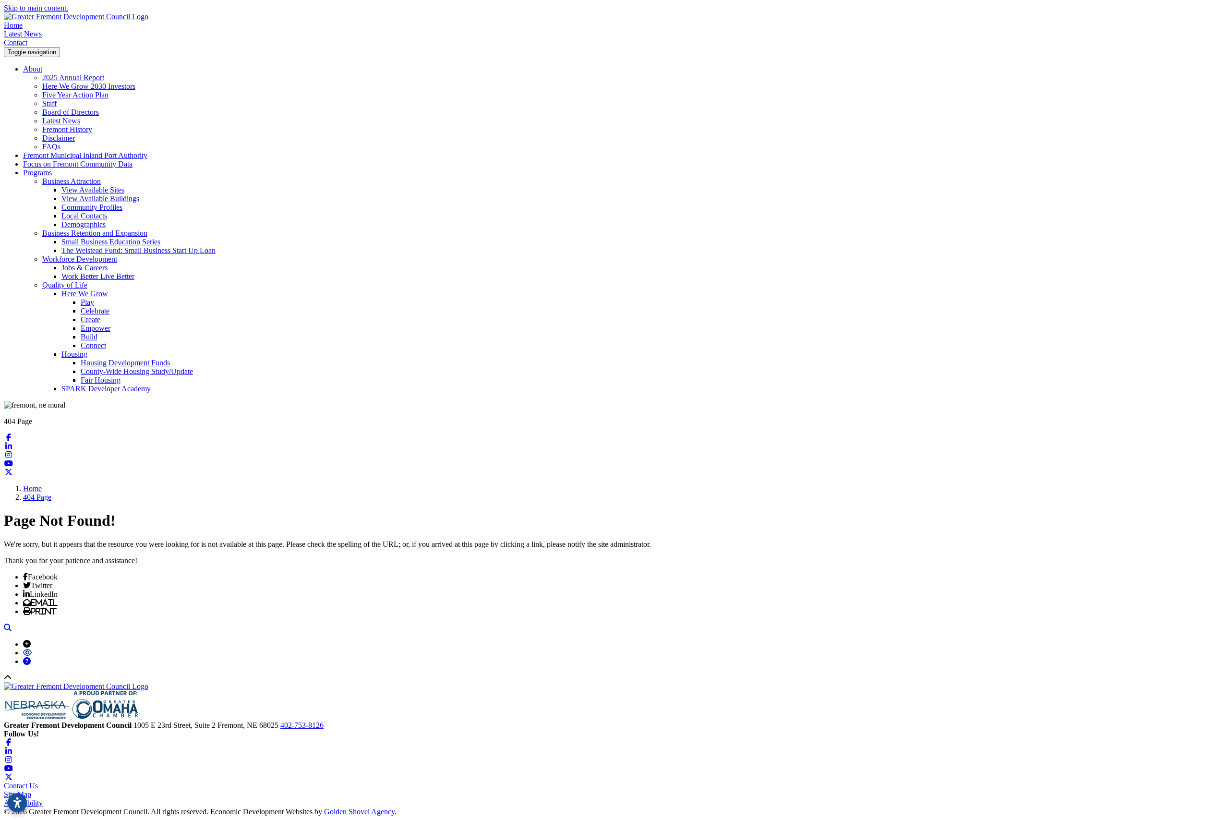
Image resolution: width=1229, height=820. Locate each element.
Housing (74, 354)
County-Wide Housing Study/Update (137, 371)
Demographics (83, 224)
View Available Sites (92, 190)
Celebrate (95, 311)
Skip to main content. (36, 8)
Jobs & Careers (84, 268)
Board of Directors (70, 112)
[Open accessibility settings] (17, 802)
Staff (49, 103)
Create (90, 319)
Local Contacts (84, 216)
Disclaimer (58, 138)
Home (13, 25)
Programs (37, 173)
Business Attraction (71, 181)
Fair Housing (100, 380)
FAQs (51, 147)
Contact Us (21, 786)
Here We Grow (84, 293)
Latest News (23, 34)
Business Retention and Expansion (94, 233)
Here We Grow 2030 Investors (88, 86)
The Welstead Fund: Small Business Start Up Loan (138, 250)
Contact (15, 42)
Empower (95, 328)
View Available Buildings (100, 198)
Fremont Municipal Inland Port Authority (85, 155)
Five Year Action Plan (75, 95)
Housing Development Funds (125, 363)
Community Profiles (91, 207)
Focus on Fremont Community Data (78, 164)
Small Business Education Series (110, 242)
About (32, 69)
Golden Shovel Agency (359, 812)
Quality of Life (64, 285)
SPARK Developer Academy (106, 389)
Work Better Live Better (97, 276)
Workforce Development (79, 259)
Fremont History (67, 129)
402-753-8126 (302, 725)
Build (89, 337)
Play (87, 302)
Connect (93, 345)
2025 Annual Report (73, 77)
